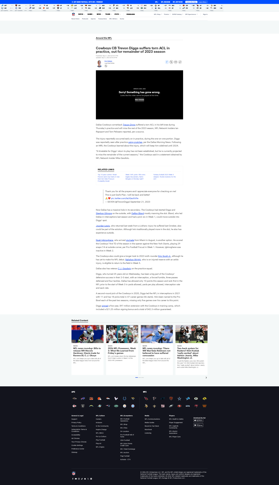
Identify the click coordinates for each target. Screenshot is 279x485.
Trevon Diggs (129, 124)
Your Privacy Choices (79, 442)
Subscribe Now (191, 2)
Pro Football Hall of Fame (127, 436)
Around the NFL (104, 38)
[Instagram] (79, 479)
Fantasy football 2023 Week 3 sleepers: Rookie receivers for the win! (164, 177)
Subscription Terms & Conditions (79, 430)
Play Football (100, 440)
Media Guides (149, 422)
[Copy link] (180, 62)
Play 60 (98, 443)
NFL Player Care (174, 437)
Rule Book (148, 429)
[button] (139, 100)
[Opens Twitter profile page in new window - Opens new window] (106, 66)
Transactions (102, 19)
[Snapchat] (85, 479)
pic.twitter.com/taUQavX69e (124, 198)
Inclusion (99, 422)
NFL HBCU (100, 433)
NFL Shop (123, 424)
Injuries (93, 19)
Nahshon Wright (133, 259)
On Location (124, 431)
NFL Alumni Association (173, 432)
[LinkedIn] (91, 479)
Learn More (203, 2)
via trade (130, 240)
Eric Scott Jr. (164, 256)
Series (122, 19)
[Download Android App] (198, 426)
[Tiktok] (82, 479)
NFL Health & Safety (176, 419)
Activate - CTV (125, 459)
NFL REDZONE (165, 2)
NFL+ (156, 2)
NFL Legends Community (173, 427)
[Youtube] (76, 479)
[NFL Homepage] (73, 14)
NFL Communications (152, 419)
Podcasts (85, 19)
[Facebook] (72, 479)
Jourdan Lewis (103, 225)
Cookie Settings (77, 445)
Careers (98, 419)
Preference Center (77, 449)
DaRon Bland (138, 213)
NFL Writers (113, 19)
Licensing (148, 433)
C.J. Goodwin (124, 268)
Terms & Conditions (78, 426)
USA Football (125, 440)
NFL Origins (100, 447)
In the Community (102, 426)
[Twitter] (88, 479)
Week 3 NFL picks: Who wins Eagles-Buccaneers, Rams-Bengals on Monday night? (135, 177)
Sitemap (74, 452)
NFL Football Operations (124, 420)
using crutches (135, 142)
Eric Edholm (108, 61)
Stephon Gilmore (104, 213)
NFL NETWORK (178, 2)
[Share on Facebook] (167, 63)
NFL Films (123, 428)
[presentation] (207, 378)
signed (105, 305)
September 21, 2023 (140, 201)
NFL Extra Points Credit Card (126, 444)
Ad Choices (75, 438)
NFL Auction (124, 452)
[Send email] (175, 63)
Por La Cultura (101, 436)
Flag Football (124, 456)
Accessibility (75, 435)
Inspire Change (101, 429)
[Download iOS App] (198, 421)
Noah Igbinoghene (104, 240)
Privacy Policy (76, 422)
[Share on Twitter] (171, 63)
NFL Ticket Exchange (127, 449)
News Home (75, 19)
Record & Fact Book (152, 426)
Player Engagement (176, 422)
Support (74, 419)
